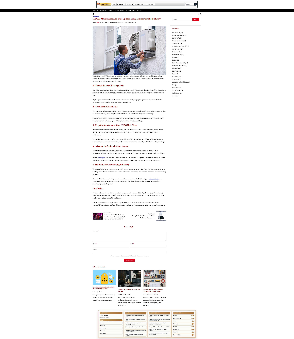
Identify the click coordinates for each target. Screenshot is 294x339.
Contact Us (119, 4)
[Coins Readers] (98, 4)
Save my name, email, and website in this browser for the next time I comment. (130, 256)
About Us (102, 322)
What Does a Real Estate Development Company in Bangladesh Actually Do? (135, 331)
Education (175, 52)
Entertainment (176, 54)
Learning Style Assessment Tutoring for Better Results (134, 316)
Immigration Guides (178, 65)
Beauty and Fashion (139, 4)
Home (114, 4)
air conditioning (154, 179)
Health (174, 60)
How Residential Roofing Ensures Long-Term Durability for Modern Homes (158, 323)
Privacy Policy (103, 328)
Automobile (176, 32)
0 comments (131, 22)
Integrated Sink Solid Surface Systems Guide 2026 (159, 326)
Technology (96, 16)
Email (132, 243)
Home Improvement (178, 63)
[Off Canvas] (93, 14)
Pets (173, 85)
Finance (174, 57)
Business (128, 4)
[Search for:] (182, 19)
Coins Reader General (179, 46)
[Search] (200, 13)
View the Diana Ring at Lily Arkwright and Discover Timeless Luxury (134, 327)
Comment (95, 231)
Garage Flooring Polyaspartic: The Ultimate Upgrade (158, 330)
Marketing (175, 79)
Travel (174, 96)
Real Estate (175, 87)
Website (95, 249)
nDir (97, 22)
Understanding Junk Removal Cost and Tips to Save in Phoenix (158, 334)
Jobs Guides (176, 68)
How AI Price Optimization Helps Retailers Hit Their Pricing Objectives (134, 323)
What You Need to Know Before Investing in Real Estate (135, 320)
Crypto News (176, 49)
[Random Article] (198, 14)
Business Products (178, 41)
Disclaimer (102, 330)
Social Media (176, 90)
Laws (173, 74)
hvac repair (101, 157)
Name (95, 243)
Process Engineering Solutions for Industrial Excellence (134, 335)
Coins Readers (105, 4)
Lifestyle (150, 4)
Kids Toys (175, 71)
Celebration (175, 43)
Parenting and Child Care (180, 82)
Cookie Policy (103, 333)
